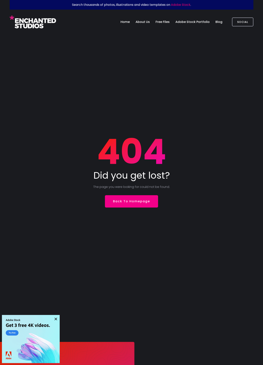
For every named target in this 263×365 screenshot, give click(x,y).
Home (125, 22)
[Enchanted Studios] (33, 22)
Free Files (163, 22)
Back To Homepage (131, 201)
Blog (218, 22)
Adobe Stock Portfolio (192, 22)
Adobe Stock (180, 5)
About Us (143, 22)
